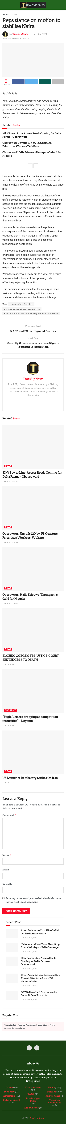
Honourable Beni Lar (21, 304)
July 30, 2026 (9, 782)
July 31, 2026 (9, 664)
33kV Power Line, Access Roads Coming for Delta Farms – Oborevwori (38, 961)
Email (6, 869)
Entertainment (11, 1100)
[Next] (35, 165)
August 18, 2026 (11, 542)
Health (31, 1094)
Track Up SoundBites (54, 1101)
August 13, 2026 (10, 603)
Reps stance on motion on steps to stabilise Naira (31, 313)
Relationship (52, 1096)
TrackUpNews (20, 34)
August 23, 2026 (11, 481)
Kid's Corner (31, 1107)
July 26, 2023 (40, 34)
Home (5, 14)
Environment (33, 1087)
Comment (9, 815)
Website (7, 884)
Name (6, 855)
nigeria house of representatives (22, 309)
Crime (9, 1087)
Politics (51, 1091)
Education (9, 1096)
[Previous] (30, 165)
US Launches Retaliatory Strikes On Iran (30, 778)
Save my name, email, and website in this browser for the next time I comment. (34, 900)
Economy (10, 710)
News (14, 14)
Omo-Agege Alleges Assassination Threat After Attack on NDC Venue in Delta (40, 978)
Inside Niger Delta (33, 1099)
